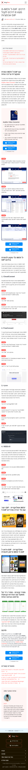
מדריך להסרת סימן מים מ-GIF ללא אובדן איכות (12, 670)
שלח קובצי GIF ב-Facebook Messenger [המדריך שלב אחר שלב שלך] (12, 682)
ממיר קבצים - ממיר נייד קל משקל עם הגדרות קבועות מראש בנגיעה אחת (13, 63)
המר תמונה (8, 19)
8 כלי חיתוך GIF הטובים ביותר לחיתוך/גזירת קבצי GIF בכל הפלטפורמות (13, 678)
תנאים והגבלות (22, 767)
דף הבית (16, 730)
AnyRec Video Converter (8, 82)
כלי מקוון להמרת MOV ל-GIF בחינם (11, 52)
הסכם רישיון (5, 767)
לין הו (13, 19)
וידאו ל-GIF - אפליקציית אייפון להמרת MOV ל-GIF (14, 59)
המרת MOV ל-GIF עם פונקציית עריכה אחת (13, 50)
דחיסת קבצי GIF (5, 622)
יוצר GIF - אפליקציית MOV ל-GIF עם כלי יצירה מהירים (14, 55)
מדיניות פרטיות (13, 767)
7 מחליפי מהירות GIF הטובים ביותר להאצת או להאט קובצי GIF (13, 674)
